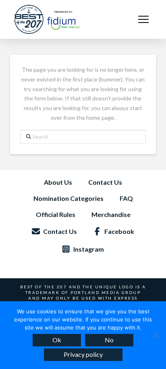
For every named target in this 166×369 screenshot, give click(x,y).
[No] (156, 335)
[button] (143, 19)
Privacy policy (83, 354)
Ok (56, 340)
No (109, 340)
